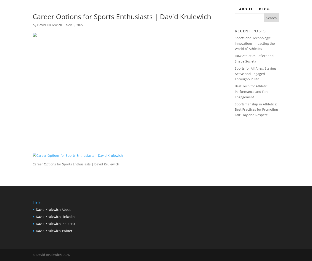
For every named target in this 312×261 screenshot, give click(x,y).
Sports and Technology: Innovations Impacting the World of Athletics (255, 43)
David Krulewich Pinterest (55, 224)
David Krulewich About (53, 209)
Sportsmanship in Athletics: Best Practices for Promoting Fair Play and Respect (256, 109)
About (246, 9)
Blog (264, 9)
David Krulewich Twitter (54, 231)
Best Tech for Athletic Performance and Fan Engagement (251, 91)
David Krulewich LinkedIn (55, 216)
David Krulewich (49, 25)
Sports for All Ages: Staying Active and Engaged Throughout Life (255, 73)
